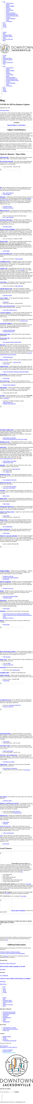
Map (4, 33)
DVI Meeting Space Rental (9, 1040)
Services (8, 17)
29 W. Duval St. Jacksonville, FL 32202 (5, 1046)
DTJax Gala (6, 1030)
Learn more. (6, 398)
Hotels (7, 7)
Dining (8, 4)
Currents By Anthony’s (6, 323)
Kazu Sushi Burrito (5, 529)
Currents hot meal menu (9, 331)
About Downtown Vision (9, 1012)
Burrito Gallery (4, 241)
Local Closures (21, 125)
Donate (5, 26)
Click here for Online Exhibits (10, 596)
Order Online (6, 251)
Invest (4, 25)
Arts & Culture (9, 10)
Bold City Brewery (5, 210)
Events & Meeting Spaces (12, 15)
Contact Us (14, 1047)
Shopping (8, 8)
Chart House (3, 282)
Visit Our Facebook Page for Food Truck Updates (15, 439)
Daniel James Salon (5, 334)
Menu (9, 663)
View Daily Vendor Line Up (10, 310)
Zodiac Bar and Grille (5, 826)
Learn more (28, 884)
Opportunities (6, 1021)
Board (4, 1019)
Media (4, 1038)
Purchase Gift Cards (8, 462)
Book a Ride (6, 843)
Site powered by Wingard (9, 1052)
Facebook (10, 357)
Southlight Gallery (5, 672)
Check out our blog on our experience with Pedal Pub (16, 613)
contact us (5, 956)
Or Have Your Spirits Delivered (10, 577)
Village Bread (3, 764)
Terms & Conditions (8, 1050)
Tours (7, 20)
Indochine (2, 465)
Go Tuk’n (2, 395)
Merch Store (6, 579)
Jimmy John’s (3, 498)
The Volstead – (4, 796)
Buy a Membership (7, 526)
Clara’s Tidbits (4, 298)
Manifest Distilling (4, 571)
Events (4, 32)
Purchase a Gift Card (8, 208)
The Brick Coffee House (6, 220)
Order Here (6, 302)
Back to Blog (3, 984)
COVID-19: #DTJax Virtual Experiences (10, 952)
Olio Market (3, 600)
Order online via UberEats (9, 438)
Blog (4, 40)
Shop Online (6, 822)
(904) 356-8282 (19, 259)
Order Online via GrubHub (9, 461)
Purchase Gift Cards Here (9, 403)
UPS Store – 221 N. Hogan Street (8, 755)
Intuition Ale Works (5, 474)
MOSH (2, 591)
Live (4, 22)
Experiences (9, 21)
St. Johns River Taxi (5, 699)
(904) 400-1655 (18, 812)
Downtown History (8, 36)
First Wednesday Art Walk (9, 1027)
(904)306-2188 (16, 670)
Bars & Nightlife (10, 6)
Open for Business (12, 125)
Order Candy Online (8, 751)
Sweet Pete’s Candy (5, 745)
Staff (4, 1020)
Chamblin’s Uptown (5, 261)
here (22, 871)
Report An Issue (7, 1051)
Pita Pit (2, 620)
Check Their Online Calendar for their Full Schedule (16, 371)
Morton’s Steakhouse (5, 581)
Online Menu (6, 680)
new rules (22, 269)
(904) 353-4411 (12, 486)
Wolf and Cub (4, 815)
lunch (7, 470)
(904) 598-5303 (16, 469)
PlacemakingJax (7, 1017)
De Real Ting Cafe (5, 338)
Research (5, 1016)
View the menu (6, 656)
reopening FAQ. (24, 320)
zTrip (1, 835)
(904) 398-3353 (19, 286)
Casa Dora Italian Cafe (6, 253)
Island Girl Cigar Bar (5, 482)
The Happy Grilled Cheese (7, 429)
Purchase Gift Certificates (9, 385)
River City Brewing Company (8, 651)
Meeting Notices (7, 1036)
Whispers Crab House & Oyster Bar (9, 803)
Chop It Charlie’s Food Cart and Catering (16, 353)
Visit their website (7, 206)
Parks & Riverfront (10, 13)
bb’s (1, 187)
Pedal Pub (3, 611)
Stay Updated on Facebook (9, 480)
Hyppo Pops (3, 447)
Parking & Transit (7, 35)
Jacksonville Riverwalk (11, 14)
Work (4, 24)
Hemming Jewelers (5, 442)
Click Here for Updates (8, 761)
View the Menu (7, 194)
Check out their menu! (8, 833)
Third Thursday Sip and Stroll (10, 1029)
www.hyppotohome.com (6, 458)
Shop (4, 37)
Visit (4, 2)
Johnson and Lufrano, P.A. (7, 506)
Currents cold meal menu (9, 330)
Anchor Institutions (10, 18)
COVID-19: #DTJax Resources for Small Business (12, 953)
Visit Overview (10, 3)
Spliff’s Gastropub (5, 675)
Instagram (5, 823)
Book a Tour (6, 496)
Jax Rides (2, 490)
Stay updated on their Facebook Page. (12, 342)
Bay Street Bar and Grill (6, 161)
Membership (6, 1014)
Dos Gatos (2, 344)
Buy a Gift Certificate (8, 193)
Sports (7, 11)
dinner (7, 472)
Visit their (5, 357)
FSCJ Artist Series (5, 381)
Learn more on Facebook (9, 488)
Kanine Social (3, 519)
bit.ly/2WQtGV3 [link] (15, 705)
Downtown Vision (4, 110)
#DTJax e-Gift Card (8, 39)
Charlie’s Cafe (3, 268)
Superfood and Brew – (6, 733)
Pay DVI (5, 1039)
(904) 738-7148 (16, 811)
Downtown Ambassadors (9, 1013)
